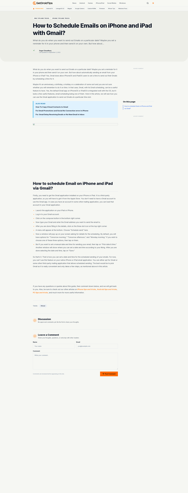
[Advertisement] (75, 276)
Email (78, 342)
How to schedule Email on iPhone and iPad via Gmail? (138, 107)
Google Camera (79, 8)
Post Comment (110, 374)
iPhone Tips (111, 8)
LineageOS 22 (60, 8)
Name (35, 342)
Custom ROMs (92, 8)
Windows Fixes (122, 8)
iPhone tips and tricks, (87, 289)
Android (82, 3)
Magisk (70, 8)
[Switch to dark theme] (153, 3)
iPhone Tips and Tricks (60, 18)
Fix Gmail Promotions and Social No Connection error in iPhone (62, 111)
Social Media (111, 3)
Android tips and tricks (107, 289)
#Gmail (43, 306)
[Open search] (148, 3)
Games (90, 3)
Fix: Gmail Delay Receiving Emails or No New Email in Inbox (60, 114)
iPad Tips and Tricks (41, 18)
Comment (36, 351)
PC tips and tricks (40, 293)
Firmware (102, 8)
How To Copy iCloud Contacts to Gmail (52, 107)
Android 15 (49, 8)
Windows (122, 3)
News (74, 3)
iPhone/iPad (100, 3)
